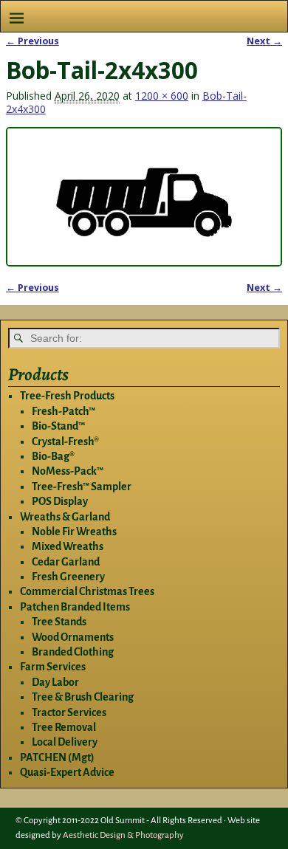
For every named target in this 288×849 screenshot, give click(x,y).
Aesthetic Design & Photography (123, 835)
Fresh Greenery (68, 576)
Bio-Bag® (53, 456)
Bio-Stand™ (58, 426)
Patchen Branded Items (75, 607)
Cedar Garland (66, 562)
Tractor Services (69, 712)
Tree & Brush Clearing (83, 697)
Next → (264, 41)
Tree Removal (64, 727)
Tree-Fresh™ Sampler (81, 486)
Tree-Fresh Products (67, 396)
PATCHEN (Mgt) (57, 757)
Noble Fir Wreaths (74, 531)
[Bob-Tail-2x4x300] (144, 197)
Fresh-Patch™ (63, 411)
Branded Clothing (73, 652)
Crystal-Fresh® (65, 441)
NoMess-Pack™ (67, 471)
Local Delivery (64, 742)
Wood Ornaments (73, 637)
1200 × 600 (161, 96)
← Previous (32, 41)
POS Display (60, 501)
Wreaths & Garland (65, 517)
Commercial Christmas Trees (87, 591)
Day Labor (55, 682)
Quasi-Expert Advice (67, 772)
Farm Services (53, 667)
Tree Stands (59, 622)
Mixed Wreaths (67, 546)
